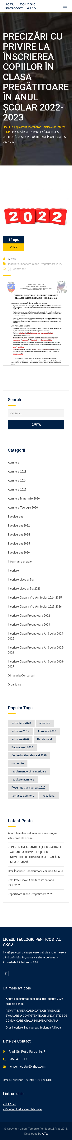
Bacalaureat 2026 (19, 552)
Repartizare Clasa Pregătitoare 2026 (30, 894)
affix (13, 259)
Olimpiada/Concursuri (21, 675)
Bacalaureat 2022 (19, 525)
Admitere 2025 (17, 489)
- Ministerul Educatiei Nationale (22, 1109)
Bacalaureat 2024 (19, 534)
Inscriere (13, 264)
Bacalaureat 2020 (22, 747)
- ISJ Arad (9, 1104)
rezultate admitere (23, 779)
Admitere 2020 (47, 731)
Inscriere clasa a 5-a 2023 (24, 588)
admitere (44, 723)
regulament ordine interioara (29, 771)
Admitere (13, 462)
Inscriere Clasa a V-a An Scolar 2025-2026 (35, 606)
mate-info (18, 763)
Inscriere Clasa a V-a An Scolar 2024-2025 (35, 597)
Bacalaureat (15, 516)
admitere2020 (20, 739)
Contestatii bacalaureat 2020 (29, 755)
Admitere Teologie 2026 (23, 507)
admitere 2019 (20, 731)
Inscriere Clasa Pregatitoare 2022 (41, 264)
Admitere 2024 (17, 480)
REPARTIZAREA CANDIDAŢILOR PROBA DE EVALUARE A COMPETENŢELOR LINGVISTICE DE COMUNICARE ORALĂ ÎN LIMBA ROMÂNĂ (36, 1015)
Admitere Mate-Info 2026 (24, 498)
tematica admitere (23, 795)
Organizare (15, 684)
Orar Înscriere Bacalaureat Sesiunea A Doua (35, 871)
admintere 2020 (21, 723)
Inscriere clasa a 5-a (21, 579)
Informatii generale (20, 561)
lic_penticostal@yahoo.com (27, 1066)
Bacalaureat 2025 (19, 543)
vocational (49, 795)
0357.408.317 (18, 1059)
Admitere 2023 (17, 471)
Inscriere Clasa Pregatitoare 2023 (29, 624)
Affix (45, 1133)
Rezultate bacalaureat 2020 (28, 787)
